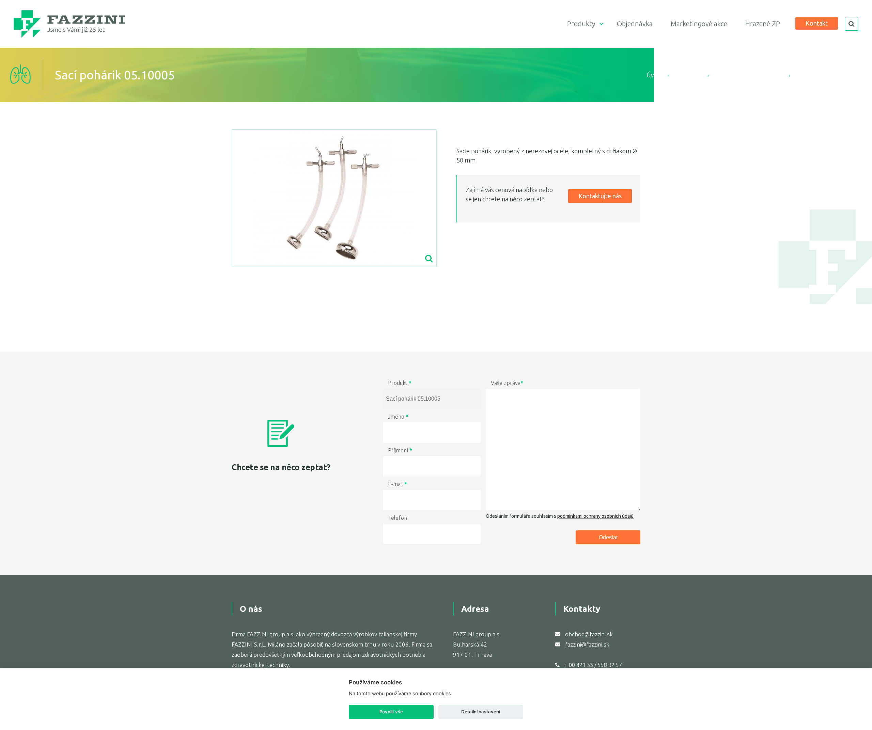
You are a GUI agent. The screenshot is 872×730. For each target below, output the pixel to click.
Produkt (399, 383)
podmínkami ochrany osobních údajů (595, 516)
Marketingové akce (699, 24)
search (851, 24)
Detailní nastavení (480, 711)
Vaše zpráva (507, 383)
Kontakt (817, 23)
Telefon (397, 518)
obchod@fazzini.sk (589, 634)
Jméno (398, 417)
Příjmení (400, 450)
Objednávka (635, 24)
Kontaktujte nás (600, 195)
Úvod (654, 75)
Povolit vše (391, 711)
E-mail (397, 484)
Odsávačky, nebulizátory (749, 75)
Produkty (581, 24)
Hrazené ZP (762, 24)
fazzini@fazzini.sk (587, 644)
